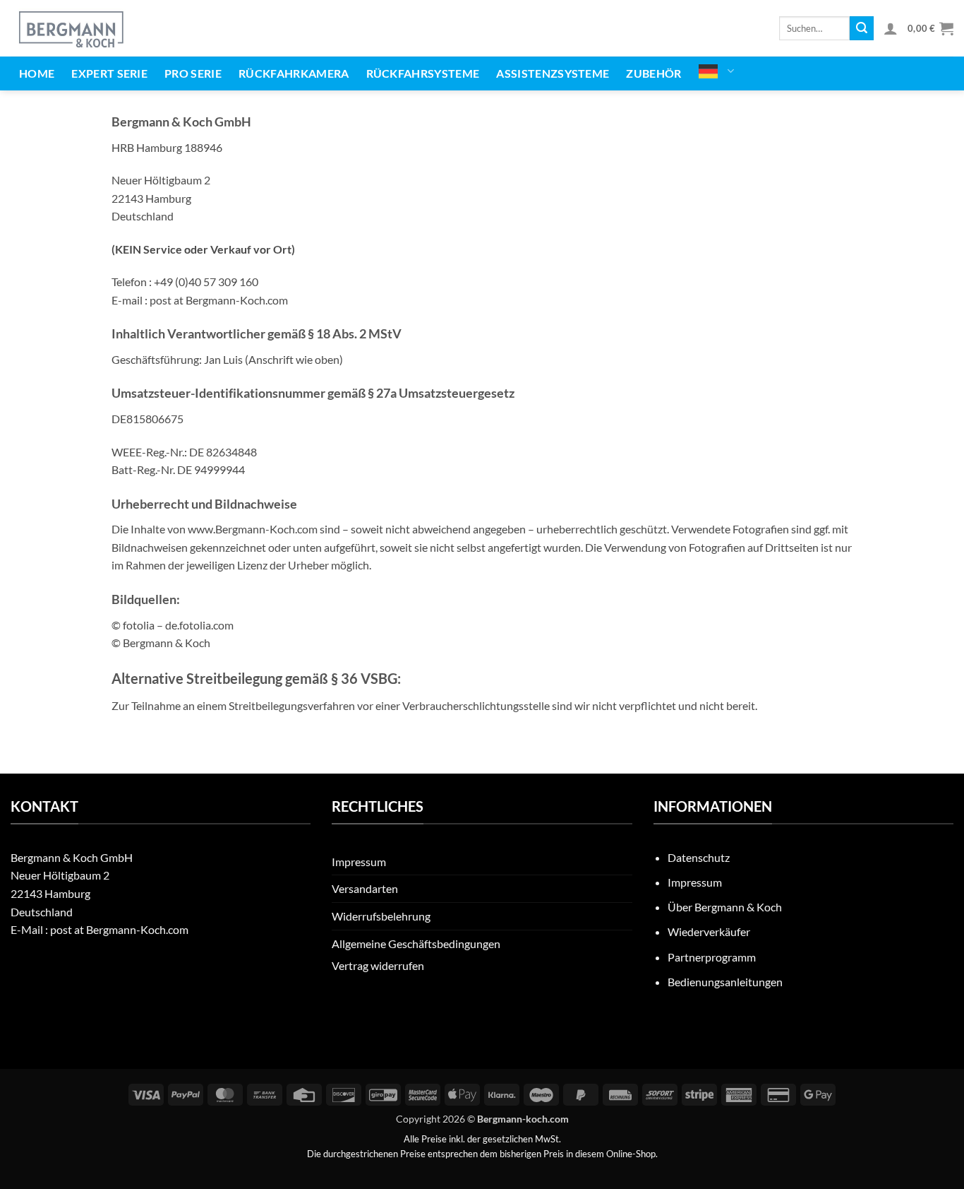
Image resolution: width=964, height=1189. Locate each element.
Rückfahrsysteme (423, 73)
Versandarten (365, 888)
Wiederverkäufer (709, 931)
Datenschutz (699, 857)
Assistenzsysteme (552, 73)
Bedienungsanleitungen (725, 981)
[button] (891, 28)
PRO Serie (193, 73)
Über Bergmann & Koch (725, 906)
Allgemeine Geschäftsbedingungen (416, 943)
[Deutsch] (716, 71)
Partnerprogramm (712, 957)
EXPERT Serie (109, 73)
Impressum (359, 861)
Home (36, 73)
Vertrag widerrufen (378, 965)
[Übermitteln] (862, 28)
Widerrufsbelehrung (381, 916)
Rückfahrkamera (294, 73)
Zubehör (653, 73)
